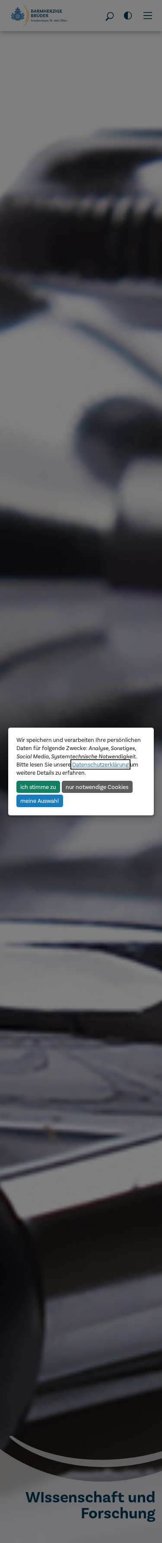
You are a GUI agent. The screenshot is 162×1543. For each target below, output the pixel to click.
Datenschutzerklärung (100, 764)
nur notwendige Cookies (97, 786)
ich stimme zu (38, 786)
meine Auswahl (39, 800)
